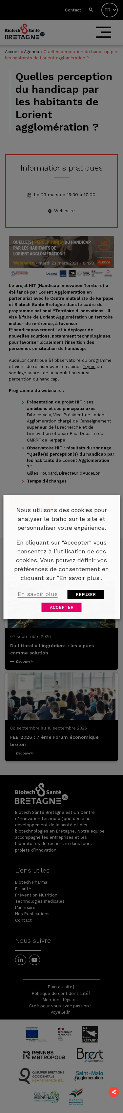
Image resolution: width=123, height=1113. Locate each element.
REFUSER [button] (86, 594)
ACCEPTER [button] (61, 607)
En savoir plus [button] (38, 593)
